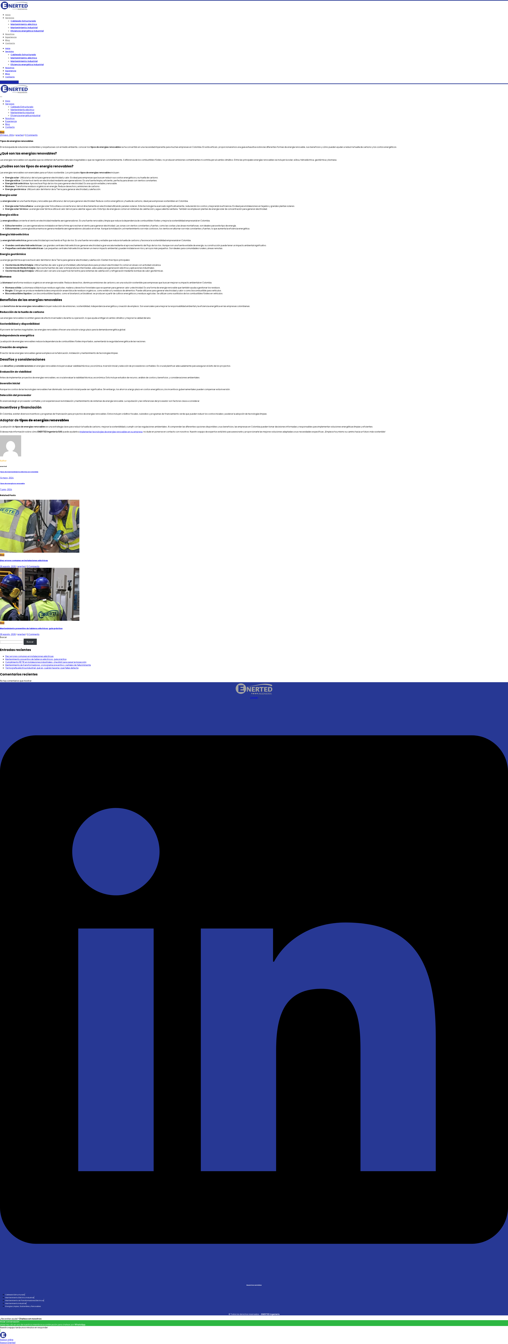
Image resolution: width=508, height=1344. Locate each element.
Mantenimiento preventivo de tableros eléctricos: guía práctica (31, 628)
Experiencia (11, 37)
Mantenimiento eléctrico (24, 24)
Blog (7, 40)
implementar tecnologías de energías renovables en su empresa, (111, 431)
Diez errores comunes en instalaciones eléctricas (24, 560)
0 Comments (31, 135)
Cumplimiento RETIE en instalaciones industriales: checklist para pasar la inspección (45, 662)
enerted (20, 135)
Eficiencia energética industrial (27, 30)
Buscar (3, 637)
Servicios (9, 18)
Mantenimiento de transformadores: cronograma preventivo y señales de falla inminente (48, 665)
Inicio (8, 15)
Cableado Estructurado (23, 21)
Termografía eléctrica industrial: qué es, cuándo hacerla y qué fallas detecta (41, 667)
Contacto (10, 43)
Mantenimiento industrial (24, 27)
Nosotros (9, 34)
